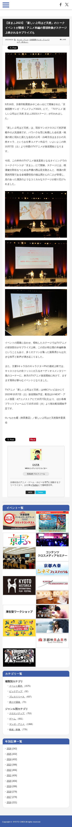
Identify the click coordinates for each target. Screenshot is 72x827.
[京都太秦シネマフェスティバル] (52, 574)
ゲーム (12, 719)
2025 (9, 754)
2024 (9, 759)
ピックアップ (16, 691)
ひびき (36, 464)
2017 (9, 797)
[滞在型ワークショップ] (19, 618)
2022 (9, 770)
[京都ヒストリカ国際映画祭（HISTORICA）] (19, 594)
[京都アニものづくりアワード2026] (52, 531)
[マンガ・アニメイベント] (52, 546)
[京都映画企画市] (52, 647)
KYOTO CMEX (19, 822)
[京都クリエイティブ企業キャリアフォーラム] (19, 636)
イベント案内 (16, 686)
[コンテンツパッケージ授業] (19, 568)
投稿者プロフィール (36, 474)
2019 (9, 786)
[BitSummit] (19, 666)
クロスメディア (17, 713)
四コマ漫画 (15, 702)
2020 (9, 781)
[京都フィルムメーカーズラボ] (52, 589)
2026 (9, 748)
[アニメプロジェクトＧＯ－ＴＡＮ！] (52, 632)
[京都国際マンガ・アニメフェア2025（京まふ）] (19, 546)
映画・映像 (15, 729)
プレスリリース (17, 696)
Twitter (35, 485)
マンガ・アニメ (22, 40)
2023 (9, 764)
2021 (9, 775)
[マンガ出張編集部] (52, 618)
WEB (30, 492)
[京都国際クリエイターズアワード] (19, 529)
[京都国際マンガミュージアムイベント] (52, 603)
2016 (9, 802)
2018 (9, 791)
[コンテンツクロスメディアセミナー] (52, 560)
